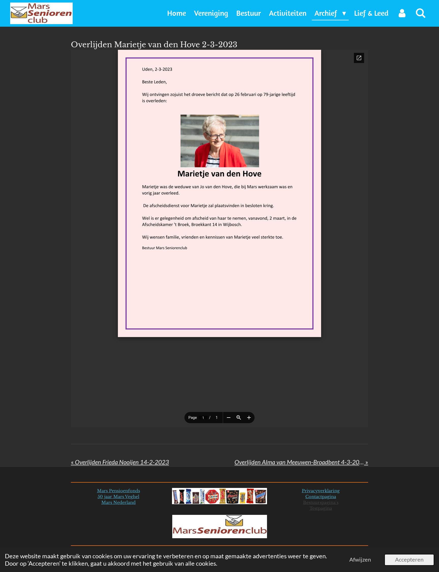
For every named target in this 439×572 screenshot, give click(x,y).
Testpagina (320, 508)
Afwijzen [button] (360, 559)
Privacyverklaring (321, 490)
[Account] (402, 13)
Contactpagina (320, 496)
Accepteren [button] (409, 559)
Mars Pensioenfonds (118, 490)
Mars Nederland (118, 502)
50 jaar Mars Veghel (118, 496)
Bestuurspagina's (320, 502)
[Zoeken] (421, 13)
